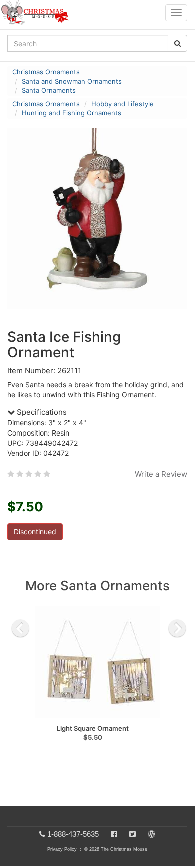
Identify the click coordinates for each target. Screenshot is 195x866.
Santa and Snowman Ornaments (72, 81)
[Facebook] (114, 834)
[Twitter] (133, 834)
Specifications (41, 412)
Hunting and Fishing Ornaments (72, 113)
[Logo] (38, 12)
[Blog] (152, 834)
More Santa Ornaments (98, 585)
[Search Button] (178, 43)
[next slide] (178, 628)
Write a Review (161, 474)
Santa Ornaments (49, 90)
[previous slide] (20, 628)
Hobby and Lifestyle (123, 104)
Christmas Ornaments (46, 72)
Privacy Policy (62, 849)
